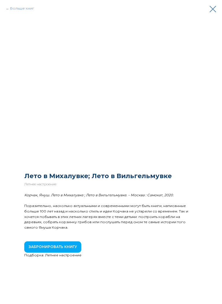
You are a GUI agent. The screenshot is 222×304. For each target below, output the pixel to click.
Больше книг (22, 8)
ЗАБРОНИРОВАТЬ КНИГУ (53, 247)
